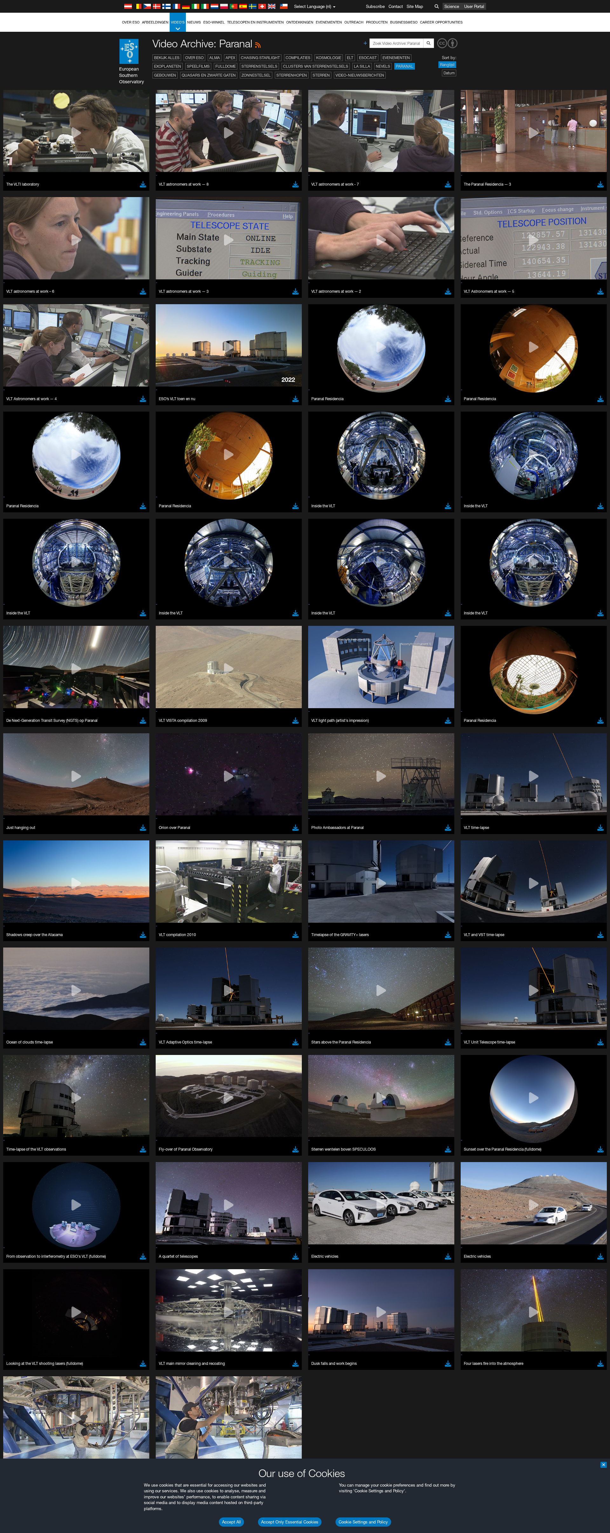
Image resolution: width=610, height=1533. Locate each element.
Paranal (404, 66)
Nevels (383, 66)
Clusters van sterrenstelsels (315, 66)
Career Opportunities (441, 22)
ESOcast (368, 57)
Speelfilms (198, 66)
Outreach (353, 22)
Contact (396, 6)
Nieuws (194, 22)
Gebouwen (165, 75)
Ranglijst (447, 64)
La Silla (362, 66)
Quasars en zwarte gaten (209, 75)
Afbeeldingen (155, 22)
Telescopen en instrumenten (255, 22)
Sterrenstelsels (259, 66)
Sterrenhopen (291, 75)
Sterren (321, 75)
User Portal (474, 6)
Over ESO (130, 22)
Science (451, 6)
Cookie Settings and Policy (363, 1521)
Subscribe (375, 6)
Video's (178, 22)
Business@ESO (403, 22)
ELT (350, 57)
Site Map (415, 6)
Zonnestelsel (256, 75)
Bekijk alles (167, 57)
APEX (230, 57)
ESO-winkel (214, 22)
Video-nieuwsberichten (360, 75)
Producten (377, 22)
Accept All (231, 1521)
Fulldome (225, 66)
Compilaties (298, 57)
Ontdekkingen (299, 22)
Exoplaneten (167, 66)
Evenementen (329, 22)
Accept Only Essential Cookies (289, 1521)
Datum (449, 73)
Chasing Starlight (260, 57)
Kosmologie (328, 57)
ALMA (214, 57)
